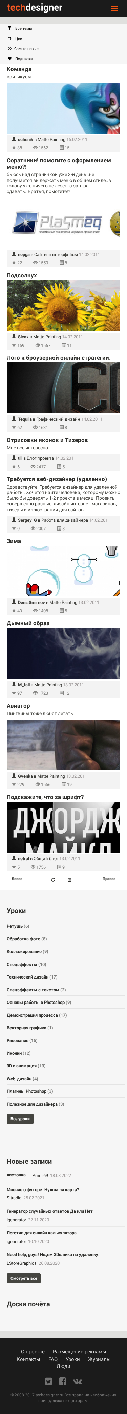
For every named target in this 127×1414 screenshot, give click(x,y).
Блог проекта (40, 458)
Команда (19, 69)
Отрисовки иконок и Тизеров (47, 440)
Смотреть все (23, 1278)
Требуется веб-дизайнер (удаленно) (57, 479)
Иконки (19, 1053)
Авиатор (18, 705)
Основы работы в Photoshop (39, 1002)
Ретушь (18, 926)
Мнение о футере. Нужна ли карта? (43, 1189)
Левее (17, 879)
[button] (67, 29)
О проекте (33, 1352)
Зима (14, 541)
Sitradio (14, 1197)
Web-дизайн (22, 1078)
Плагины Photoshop (30, 1091)
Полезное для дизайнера (35, 1104)
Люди (63, 1366)
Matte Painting (51, 139)
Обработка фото (27, 938)
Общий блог (46, 858)
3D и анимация (26, 1065)
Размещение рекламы (79, 1352)
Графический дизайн (58, 419)
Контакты (28, 1359)
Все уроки (20, 1118)
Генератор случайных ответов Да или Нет (50, 1211)
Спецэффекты (26, 964)
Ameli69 (41, 1175)
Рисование (22, 1040)
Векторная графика (30, 1027)
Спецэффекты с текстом (36, 989)
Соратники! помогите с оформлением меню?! (59, 163)
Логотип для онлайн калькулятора (42, 1232)
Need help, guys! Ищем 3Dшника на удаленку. (53, 1254)
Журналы (99, 1359)
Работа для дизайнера (64, 520)
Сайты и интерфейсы (56, 254)
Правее (109, 879)
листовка (16, 1174)
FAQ (53, 1359)
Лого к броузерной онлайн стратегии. (59, 357)
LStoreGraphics (22, 1263)
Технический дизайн (32, 977)
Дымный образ (28, 623)
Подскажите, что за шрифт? (45, 797)
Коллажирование (27, 951)
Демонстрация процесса (37, 1015)
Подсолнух (22, 275)
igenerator (17, 1219)
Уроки (73, 1359)
